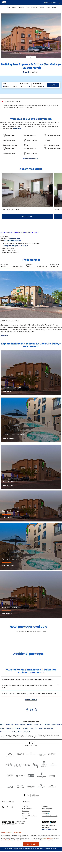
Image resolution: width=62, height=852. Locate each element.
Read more (17, 128)
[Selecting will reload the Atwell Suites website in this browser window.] (20, 786)
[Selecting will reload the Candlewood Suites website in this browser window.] (52, 786)
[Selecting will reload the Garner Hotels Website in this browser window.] (52, 775)
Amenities (21, 7)
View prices (53, 85)
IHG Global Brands (27, 808)
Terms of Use (25, 813)
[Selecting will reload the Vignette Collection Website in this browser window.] (41, 753)
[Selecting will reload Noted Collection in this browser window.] (17, 764)
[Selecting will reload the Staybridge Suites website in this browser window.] (31, 786)
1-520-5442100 (14, 238)
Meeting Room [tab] (42, 266)
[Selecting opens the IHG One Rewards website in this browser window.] (31, 795)
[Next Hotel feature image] (34, 58)
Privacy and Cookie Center (29, 815)
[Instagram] (11, 806)
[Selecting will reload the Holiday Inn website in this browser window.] (41, 775)
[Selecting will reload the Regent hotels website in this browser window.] (20, 753)
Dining (27, 7)
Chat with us (25, 811)
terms (4, 838)
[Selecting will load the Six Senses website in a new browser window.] (10, 753)
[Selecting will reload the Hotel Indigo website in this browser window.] (9, 764)
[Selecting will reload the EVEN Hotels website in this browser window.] (20, 775)
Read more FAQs (31, 700)
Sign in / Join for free (51, 2)
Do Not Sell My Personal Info (49, 816)
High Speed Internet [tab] (29, 265)
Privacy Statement (9, 839)
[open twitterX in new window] (35, 709)
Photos (54, 7)
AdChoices (45, 813)
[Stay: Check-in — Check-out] (10, 86)
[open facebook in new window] (26, 709)
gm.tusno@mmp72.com (12, 240)
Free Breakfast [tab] (17, 266)
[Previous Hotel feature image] (28, 58)
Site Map (24, 818)
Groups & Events (45, 7)
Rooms (14, 7)
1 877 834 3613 (19, 823)
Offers (8, 7)
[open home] (2, 736)
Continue (31, 844)
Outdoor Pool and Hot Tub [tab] (54, 265)
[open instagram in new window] (31, 709)
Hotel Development (47, 808)
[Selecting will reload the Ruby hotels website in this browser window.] (35, 764)
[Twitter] (7, 806)
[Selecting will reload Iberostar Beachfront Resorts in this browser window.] (52, 764)
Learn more (4, 335)
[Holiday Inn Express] (4, 2)
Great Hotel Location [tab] (4, 265)
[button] (59, 2)
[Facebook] (3, 806)
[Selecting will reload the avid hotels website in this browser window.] (10, 786)
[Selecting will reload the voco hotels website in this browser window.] (26, 764)
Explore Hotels (46, 811)
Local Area (34, 7)
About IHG (25, 806)
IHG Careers (45, 806)
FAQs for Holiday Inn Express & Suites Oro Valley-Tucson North (31, 671)
